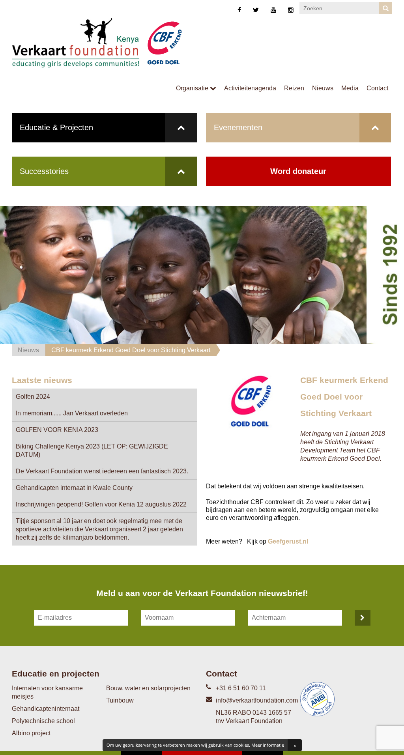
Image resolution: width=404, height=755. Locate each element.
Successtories (44, 171)
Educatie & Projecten (56, 127)
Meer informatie (267, 745)
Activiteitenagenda (250, 88)
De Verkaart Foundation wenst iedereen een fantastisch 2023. (102, 471)
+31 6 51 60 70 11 (241, 688)
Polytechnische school (43, 721)
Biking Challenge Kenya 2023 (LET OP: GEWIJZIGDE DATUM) (92, 450)
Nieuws (322, 88)
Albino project (31, 733)
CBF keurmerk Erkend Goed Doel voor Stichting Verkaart (130, 350)
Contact (377, 88)
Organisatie (193, 88)
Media (350, 88)
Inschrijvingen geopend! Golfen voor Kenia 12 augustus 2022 (101, 504)
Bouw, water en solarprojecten (148, 688)
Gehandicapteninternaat (45, 708)
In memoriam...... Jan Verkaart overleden (72, 413)
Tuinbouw (120, 700)
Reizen (294, 88)
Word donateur (298, 171)
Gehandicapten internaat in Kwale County (74, 487)
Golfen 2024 (33, 396)
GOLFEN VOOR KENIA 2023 (57, 429)
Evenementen (238, 127)
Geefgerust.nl (288, 541)
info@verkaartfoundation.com (257, 700)
